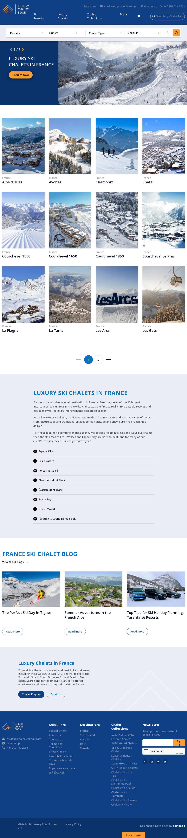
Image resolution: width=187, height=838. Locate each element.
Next (108, 359)
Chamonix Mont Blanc (52, 480)
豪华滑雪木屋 (57, 772)
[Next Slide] (23, 49)
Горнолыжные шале (62, 768)
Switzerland (87, 735)
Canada (84, 748)
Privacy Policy (57, 751)
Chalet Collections (94, 16)
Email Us (56, 694)
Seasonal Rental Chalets (121, 757)
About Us (55, 735)
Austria (84, 739)
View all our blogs (13, 562)
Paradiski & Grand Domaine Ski (57, 518)
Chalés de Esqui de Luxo (60, 762)
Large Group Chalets (124, 763)
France (84, 730)
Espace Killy (46, 451)
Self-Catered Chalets (124, 743)
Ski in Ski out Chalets (124, 768)
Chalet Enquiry (31, 694)
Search (176, 32)
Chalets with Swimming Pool (121, 781)
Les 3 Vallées (46, 461)
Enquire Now (133, 835)
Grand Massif (47, 509)
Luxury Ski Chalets (122, 734)
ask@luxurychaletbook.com (121, 6)
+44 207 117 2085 (174, 6)
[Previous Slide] (11, 49)
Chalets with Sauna (123, 788)
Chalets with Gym (122, 804)
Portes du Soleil (48, 470)
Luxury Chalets (63, 16)
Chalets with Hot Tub (121, 773)
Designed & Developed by (162, 826)
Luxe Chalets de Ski (61, 756)
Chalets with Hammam (119, 794)
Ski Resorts (38, 16)
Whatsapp (150, 6)
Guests (53, 33)
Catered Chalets (121, 739)
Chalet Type (97, 33)
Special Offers (57, 730)
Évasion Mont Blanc (51, 490)
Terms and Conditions (56, 745)
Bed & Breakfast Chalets (121, 749)
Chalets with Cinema (124, 800)
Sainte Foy (45, 499)
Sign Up (179, 743)
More (123, 14)
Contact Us (56, 739)
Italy (82, 744)
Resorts (15, 33)
